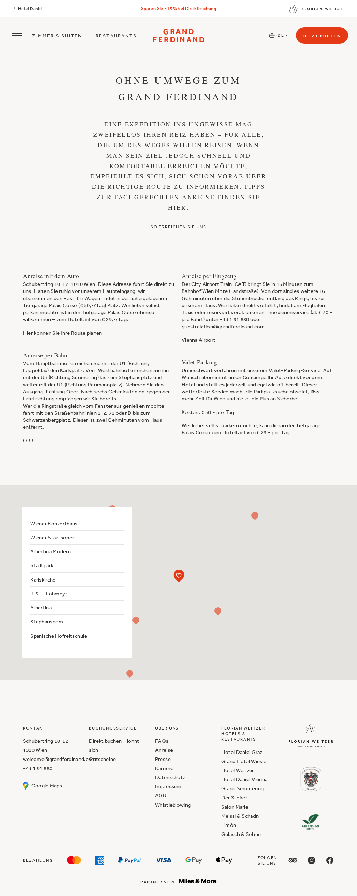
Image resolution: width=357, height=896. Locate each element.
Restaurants (116, 35)
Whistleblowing (173, 804)
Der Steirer (234, 797)
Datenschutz (170, 777)
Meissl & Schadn (240, 816)
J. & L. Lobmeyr (48, 593)
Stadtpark (41, 565)
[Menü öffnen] (16, 35)
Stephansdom (46, 621)
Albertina (41, 607)
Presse (163, 759)
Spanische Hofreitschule (58, 635)
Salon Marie (234, 807)
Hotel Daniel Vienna (244, 779)
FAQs (161, 741)
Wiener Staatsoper (52, 537)
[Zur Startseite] (178, 35)
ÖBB (28, 440)
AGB (160, 795)
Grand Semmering (242, 788)
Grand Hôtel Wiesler (244, 761)
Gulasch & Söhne (241, 834)
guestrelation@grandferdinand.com (223, 326)
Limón (228, 825)
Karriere (164, 768)
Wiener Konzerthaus (53, 523)
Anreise (164, 750)
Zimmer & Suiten (57, 35)
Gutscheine (102, 759)
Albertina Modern (50, 551)
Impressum (168, 786)
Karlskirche (42, 579)
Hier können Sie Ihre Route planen (62, 332)
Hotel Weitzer (237, 770)
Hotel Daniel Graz (242, 752)
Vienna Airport (198, 339)
